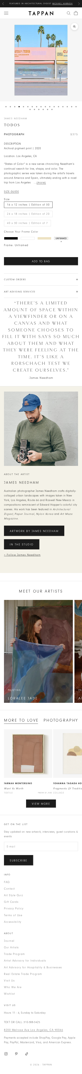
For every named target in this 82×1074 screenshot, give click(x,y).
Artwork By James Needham (34, 531)
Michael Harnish (62, 3)
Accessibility (12, 922)
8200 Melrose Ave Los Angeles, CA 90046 (33, 1030)
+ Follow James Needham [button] (22, 555)
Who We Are (12, 987)
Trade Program (14, 954)
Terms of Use (13, 915)
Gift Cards (11, 902)
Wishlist (9, 993)
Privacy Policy (13, 908)
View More (41, 804)
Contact (9, 888)
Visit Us (9, 980)
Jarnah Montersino (18, 783)
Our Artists (11, 947)
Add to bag (41, 261)
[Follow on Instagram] (6, 1054)
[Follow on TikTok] (27, 1054)
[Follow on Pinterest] (16, 1054)
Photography (61, 720)
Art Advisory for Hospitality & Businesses (33, 967)
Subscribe (18, 860)
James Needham (15, 118)
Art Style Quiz (13, 895)
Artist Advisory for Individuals (25, 960)
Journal (9, 941)
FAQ (7, 882)
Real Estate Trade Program (23, 974)
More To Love (21, 720)
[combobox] (68, 13)
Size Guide (11, 191)
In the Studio (22, 544)
